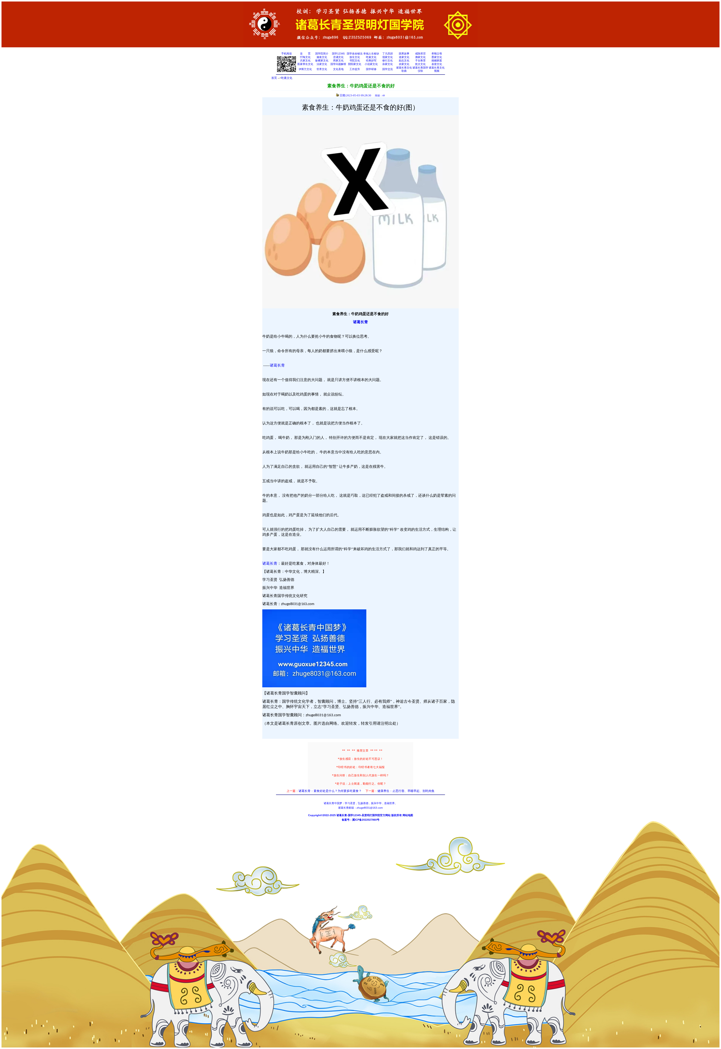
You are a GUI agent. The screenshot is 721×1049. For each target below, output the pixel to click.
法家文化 (322, 64)
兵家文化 (305, 60)
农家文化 (404, 64)
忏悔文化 (305, 57)
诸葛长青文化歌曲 (404, 69)
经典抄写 (371, 60)
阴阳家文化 (354, 64)
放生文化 (354, 57)
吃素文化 (371, 57)
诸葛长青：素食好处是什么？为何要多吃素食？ (330, 790)
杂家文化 (387, 64)
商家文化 (338, 60)
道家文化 (404, 57)
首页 (274, 77)
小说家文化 (371, 64)
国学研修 (371, 69)
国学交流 (387, 69)
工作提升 (354, 69)
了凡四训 (387, 53)
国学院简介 (321, 53)
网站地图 (408, 815)
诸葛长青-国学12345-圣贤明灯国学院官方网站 (363, 815)
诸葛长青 (360, 322)
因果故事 (404, 53)
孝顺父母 (436, 53)
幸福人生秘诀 (371, 53)
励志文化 (404, 60)
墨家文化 (436, 57)
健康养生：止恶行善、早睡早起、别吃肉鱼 (405, 790)
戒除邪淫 (420, 53)
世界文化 (322, 69)
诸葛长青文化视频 (437, 69)
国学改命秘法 (355, 53)
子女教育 (420, 60)
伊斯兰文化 (305, 69)
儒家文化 (387, 57)
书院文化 (354, 60)
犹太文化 (420, 64)
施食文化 (322, 57)
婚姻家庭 (436, 60)
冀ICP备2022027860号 (365, 819)
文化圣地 (338, 69)
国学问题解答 (338, 64)
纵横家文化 (321, 60)
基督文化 (436, 64)
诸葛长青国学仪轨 (420, 69)
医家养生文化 (305, 64)
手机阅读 (286, 53)
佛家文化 (420, 57)
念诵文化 (338, 57)
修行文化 (387, 60)
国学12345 (338, 53)
